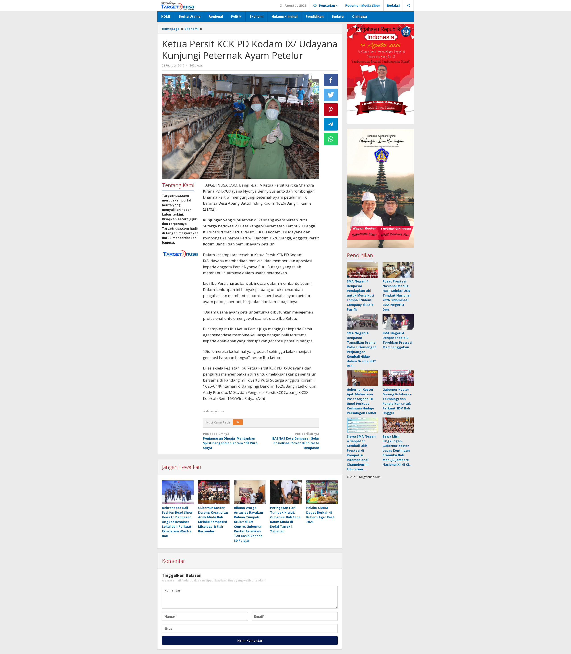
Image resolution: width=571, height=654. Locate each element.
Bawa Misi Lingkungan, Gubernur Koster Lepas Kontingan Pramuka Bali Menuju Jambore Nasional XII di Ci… (397, 450)
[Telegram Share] (331, 124)
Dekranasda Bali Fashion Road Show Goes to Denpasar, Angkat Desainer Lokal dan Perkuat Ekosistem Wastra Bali (177, 522)
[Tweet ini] (331, 95)
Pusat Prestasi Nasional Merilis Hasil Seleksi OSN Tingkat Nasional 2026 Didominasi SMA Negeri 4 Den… (396, 295)
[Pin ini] (331, 109)
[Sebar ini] (331, 80)
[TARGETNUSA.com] (177, 5)
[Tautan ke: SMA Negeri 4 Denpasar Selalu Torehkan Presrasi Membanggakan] (398, 322)
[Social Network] (408, 5)
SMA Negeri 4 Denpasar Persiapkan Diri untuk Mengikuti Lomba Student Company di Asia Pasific (360, 295)
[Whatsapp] (331, 139)
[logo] (180, 253)
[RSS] (238, 422)
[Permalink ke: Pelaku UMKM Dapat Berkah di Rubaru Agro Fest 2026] (322, 492)
